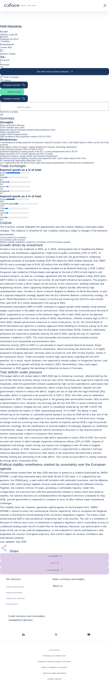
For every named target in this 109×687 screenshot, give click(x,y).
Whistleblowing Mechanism (54, 673)
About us (57, 586)
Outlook (7, 80)
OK (1, 114)
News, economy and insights (68, 579)
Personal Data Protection (54, 656)
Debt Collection (12, 604)
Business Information (14, 593)
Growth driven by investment (13, 237)
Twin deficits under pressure (12, 240)
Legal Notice (54, 650)
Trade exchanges (11, 77)
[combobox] (54, 107)
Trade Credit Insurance (15, 587)
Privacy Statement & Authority (55, 667)
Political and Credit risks (15, 598)
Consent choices (54, 679)
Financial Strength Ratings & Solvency (54, 661)
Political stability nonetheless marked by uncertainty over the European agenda (35, 242)
